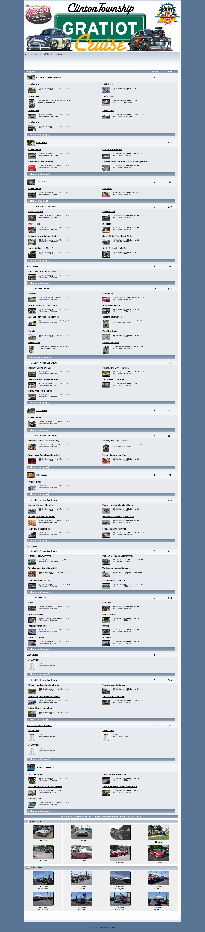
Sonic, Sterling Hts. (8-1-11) (40, 248)
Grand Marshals (35, 614)
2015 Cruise (32, 546)
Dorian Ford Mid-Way (112, 305)
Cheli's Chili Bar (35, 212)
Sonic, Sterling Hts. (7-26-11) (115, 248)
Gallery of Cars (35, 799)
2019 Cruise (33, 745)
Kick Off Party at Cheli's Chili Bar (43, 271)
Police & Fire (34, 343)
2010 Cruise (41, 142)
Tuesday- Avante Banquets (114, 685)
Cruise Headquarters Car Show (42, 305)
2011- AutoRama (36, 774)
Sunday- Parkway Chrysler (40, 505)
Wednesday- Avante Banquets (116, 568)
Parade (31, 331)
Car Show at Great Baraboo (40, 162)
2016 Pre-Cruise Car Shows (44, 680)
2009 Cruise (33, 122)
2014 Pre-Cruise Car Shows (44, 500)
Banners (32, 294)
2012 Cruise (32, 266)
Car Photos (107, 294)
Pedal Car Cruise (110, 331)
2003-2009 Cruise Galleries (48, 77)
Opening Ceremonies (112, 317)
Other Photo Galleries (45, 767)
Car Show (106, 603)
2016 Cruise (32, 655)
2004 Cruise (108, 84)
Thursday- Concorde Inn (113, 379)
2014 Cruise (41, 475)
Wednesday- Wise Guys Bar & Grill (44, 379)
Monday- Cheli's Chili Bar (39, 368)
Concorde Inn (108, 212)
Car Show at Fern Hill (112, 149)
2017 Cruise (33, 730)
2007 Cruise (33, 111)
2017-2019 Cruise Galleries (39, 725)
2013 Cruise (41, 411)
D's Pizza (106, 224)
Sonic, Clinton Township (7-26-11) (117, 236)
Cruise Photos (34, 149)
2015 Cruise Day (39, 598)
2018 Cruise (108, 730)
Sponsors (106, 637)
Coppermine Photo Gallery (106, 927)
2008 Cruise (108, 111)
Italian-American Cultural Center (43, 236)
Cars (30, 603)
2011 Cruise (41, 182)
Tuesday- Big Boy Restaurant (115, 368)
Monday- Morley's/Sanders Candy (43, 441)
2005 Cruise (33, 96)
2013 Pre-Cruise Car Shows (44, 436)
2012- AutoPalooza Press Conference (119, 786)
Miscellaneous (109, 614)
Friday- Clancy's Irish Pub (40, 391)
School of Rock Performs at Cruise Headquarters (124, 162)
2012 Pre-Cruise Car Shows (44, 363)
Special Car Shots (110, 343)
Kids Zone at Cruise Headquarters (43, 317)
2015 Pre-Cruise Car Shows (44, 551)
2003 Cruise (33, 84)
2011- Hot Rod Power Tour (114, 774)
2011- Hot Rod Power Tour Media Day (45, 786)
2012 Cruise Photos (40, 289)
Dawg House (34, 224)
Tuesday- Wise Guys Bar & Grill (42, 568)
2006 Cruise (108, 96)
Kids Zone (107, 188)
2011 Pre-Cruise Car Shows (44, 207)
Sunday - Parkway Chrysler (40, 556)
